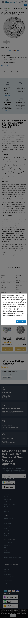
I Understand (21, 322)
